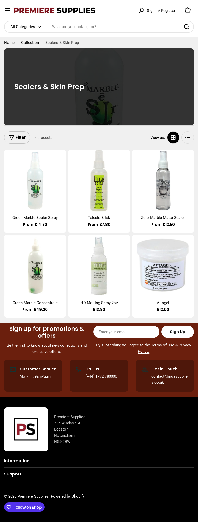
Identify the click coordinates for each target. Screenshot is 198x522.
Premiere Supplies (33, 496)
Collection (30, 42)
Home (9, 42)
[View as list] (188, 137)
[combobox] (99, 27)
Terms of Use (162, 345)
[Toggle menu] (7, 10)
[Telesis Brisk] (99, 181)
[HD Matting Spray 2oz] (99, 266)
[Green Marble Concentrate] (35, 266)
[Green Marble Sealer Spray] (35, 181)
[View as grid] (173, 137)
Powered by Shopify (68, 496)
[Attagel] (163, 266)
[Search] (187, 27)
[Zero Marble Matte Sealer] (163, 181)
